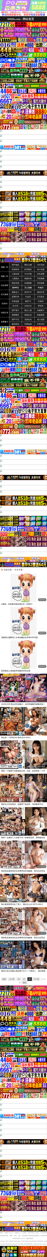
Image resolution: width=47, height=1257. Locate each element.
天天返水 (40, 297)
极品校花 (15, 324)
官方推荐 (4, 294)
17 (24, 979)
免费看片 (4, 322)
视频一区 (4, 267)
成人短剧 (40, 319)
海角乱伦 (28, 315)
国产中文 (15, 319)
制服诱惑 (40, 315)
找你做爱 (40, 283)
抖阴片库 (4, 313)
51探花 (41, 301)
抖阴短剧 (28, 324)
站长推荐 (4, 285)
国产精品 (15, 265)
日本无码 (40, 265)
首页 (4, 979)
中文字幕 (28, 274)
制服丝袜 (28, 278)
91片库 (15, 306)
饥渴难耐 (28, 283)
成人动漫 (40, 269)
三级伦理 (15, 274)
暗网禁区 (15, 315)
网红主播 (28, 265)
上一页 (11, 979)
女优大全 (28, 306)
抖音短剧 (15, 301)
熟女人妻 (28, 310)
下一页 (36, 979)
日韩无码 (40, 324)
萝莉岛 (40, 306)
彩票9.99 (15, 297)
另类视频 (40, 278)
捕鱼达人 (15, 292)
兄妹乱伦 (28, 319)
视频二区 (4, 276)
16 (19, 979)
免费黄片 (40, 310)
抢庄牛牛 (28, 292)
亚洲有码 (15, 269)
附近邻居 (15, 283)
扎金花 (28, 297)
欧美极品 (28, 269)
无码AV (5, 304)
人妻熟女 (15, 278)
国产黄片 (15, 310)
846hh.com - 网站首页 (20, 18)
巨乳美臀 (40, 274)
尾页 (24, 983)
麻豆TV (28, 301)
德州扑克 (40, 292)
